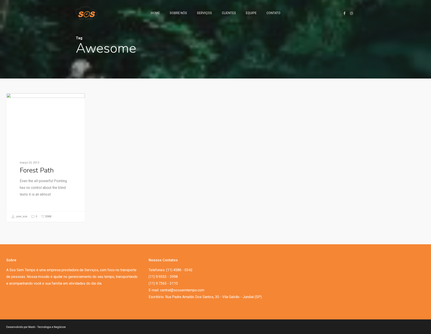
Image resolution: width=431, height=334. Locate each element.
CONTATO (273, 13)
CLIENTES (229, 13)
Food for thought (29, 100)
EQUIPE (251, 13)
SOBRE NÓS (178, 13)
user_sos (21, 216)
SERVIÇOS (204, 13)
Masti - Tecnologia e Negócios (47, 327)
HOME (155, 13)
